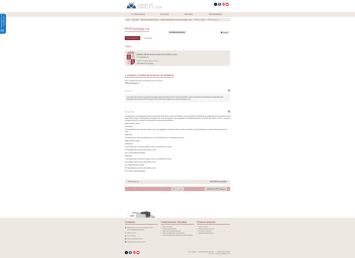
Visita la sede (203, 227)
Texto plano (148, 38)
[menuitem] (138, 14)
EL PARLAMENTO (138, 14)
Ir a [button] (128, 46)
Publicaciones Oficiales (174, 222)
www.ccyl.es (131, 236)
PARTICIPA (189, 14)
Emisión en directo (204, 231)
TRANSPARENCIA (215, 14)
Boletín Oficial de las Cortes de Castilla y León (176, 20)
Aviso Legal (192, 252)
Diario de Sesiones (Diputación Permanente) (177, 235)
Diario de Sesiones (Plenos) (171, 231)
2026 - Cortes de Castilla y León (219, 253)
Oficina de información (206, 229)
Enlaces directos (206, 222)
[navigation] (141, 232)
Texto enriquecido (132, 38)
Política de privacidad (206, 252)
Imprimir (225, 32)
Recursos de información (149, 20)
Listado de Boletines (169, 229)
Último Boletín (167, 227)
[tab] (132, 38)
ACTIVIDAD (164, 14)
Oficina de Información (135, 239)
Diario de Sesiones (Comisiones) (173, 233)
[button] (130, 189)
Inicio (128, 20)
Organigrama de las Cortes (136, 242)
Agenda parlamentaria (206, 233)
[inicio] (229, 90)
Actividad (135, 20)
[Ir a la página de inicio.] (168, 6)
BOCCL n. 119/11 (200, 20)
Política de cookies (223, 252)
